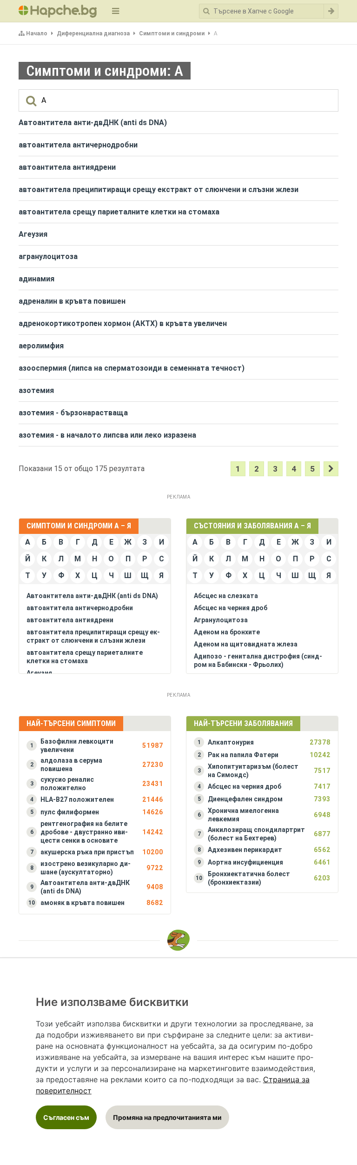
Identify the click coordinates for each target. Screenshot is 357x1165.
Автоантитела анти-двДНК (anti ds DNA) (93, 122)
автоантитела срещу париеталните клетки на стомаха (119, 211)
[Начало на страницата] (178, 940)
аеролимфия (41, 345)
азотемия (36, 390)
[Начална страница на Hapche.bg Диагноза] (58, 11)
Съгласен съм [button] (66, 1117)
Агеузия (33, 234)
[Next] (331, 468)
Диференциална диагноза (93, 33)
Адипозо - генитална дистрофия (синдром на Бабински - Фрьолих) (258, 660)
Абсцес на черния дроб (230, 608)
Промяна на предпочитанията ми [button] (167, 1117)
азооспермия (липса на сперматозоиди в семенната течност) (132, 368)
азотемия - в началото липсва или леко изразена (107, 435)
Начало (36, 33)
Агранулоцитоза (221, 620)
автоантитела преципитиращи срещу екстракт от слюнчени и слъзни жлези (158, 189)
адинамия (36, 278)
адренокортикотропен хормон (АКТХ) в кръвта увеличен (123, 323)
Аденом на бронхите (227, 632)
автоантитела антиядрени (67, 167)
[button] (94, 745)
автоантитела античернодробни (78, 144)
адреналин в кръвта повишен (72, 301)
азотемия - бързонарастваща (73, 412)
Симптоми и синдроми (172, 33)
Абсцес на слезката (226, 595)
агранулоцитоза (48, 256)
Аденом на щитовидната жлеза (246, 644)
